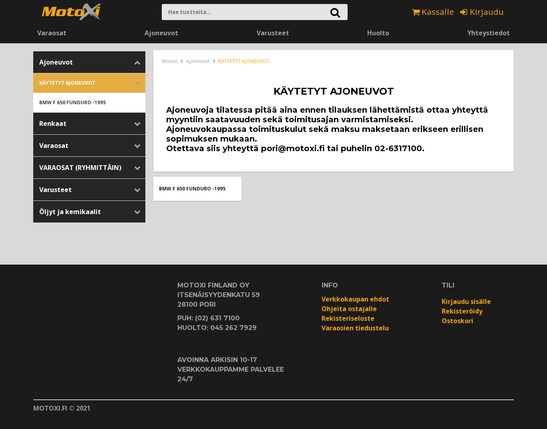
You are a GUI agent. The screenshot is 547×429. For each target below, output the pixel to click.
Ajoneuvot (161, 32)
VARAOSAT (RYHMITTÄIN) (80, 167)
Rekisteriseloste (348, 318)
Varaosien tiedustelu (355, 328)
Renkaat (52, 123)
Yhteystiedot (488, 32)
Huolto (378, 32)
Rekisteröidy (462, 311)
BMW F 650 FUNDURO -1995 (72, 102)
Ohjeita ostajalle (349, 308)
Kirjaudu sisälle (466, 301)
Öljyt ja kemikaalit (70, 211)
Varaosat (51, 32)
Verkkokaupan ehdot (355, 299)
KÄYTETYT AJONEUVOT (67, 82)
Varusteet (273, 32)
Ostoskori (457, 320)
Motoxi (169, 61)
